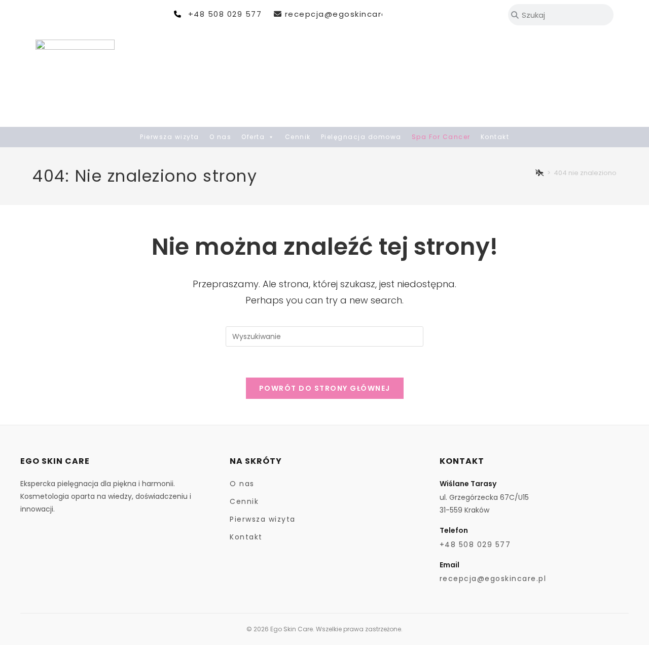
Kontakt (495, 136)
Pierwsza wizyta (169, 136)
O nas (220, 136)
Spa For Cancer (441, 136)
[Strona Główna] (540, 173)
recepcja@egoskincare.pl (341, 14)
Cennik (298, 136)
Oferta (253, 136)
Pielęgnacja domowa (361, 136)
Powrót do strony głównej (324, 388)
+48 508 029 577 (225, 14)
